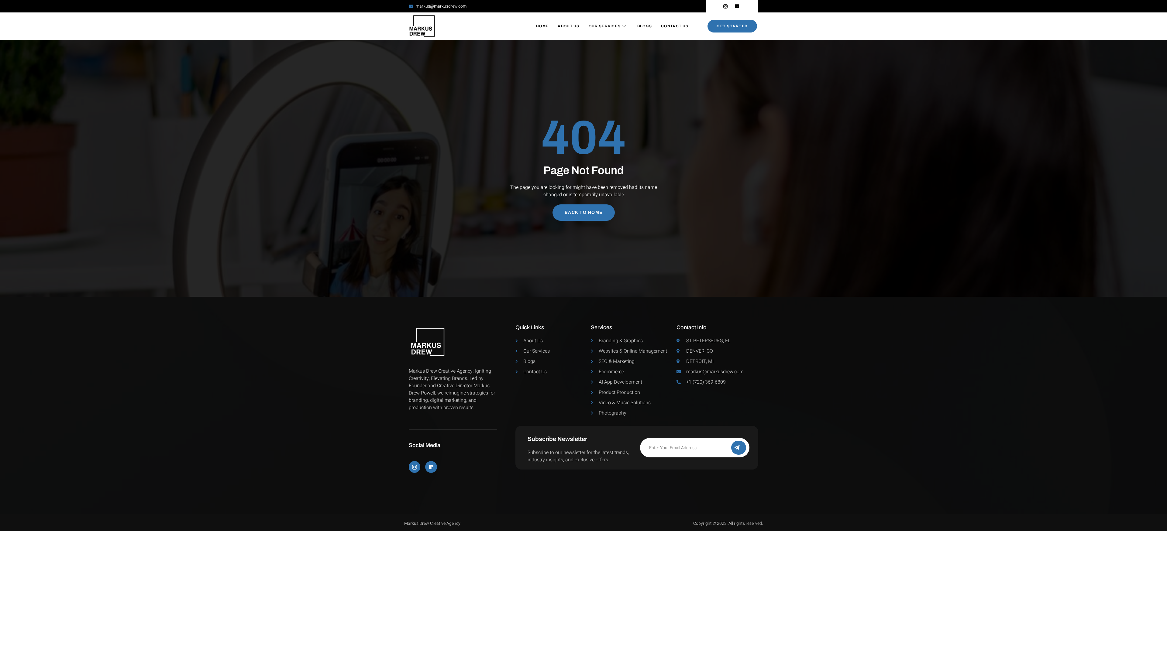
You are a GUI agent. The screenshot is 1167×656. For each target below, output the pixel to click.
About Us (568, 26)
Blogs (644, 26)
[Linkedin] (431, 467)
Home (542, 26)
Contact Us (674, 26)
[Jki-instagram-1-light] (414, 467)
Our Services (605, 26)
